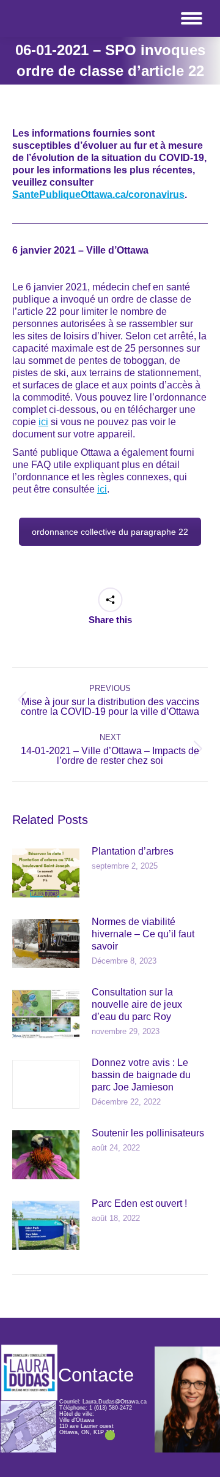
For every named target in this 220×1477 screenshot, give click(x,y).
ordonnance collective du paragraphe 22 (110, 532)
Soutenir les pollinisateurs (148, 1133)
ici (43, 422)
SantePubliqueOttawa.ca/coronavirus (98, 194)
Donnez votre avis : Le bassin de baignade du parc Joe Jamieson (141, 1074)
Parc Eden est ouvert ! (139, 1203)
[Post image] (45, 872)
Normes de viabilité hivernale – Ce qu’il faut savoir (143, 933)
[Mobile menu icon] (191, 18)
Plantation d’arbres (133, 851)
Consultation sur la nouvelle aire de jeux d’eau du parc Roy (137, 1004)
